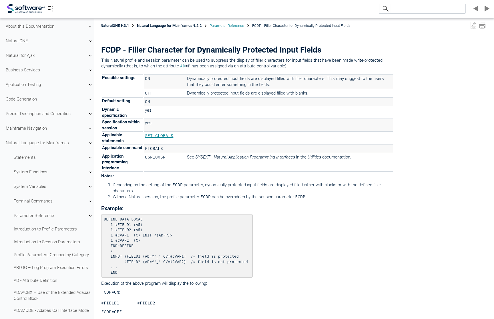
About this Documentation (30, 26)
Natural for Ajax (20, 55)
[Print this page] (482, 25)
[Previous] (475, 8)
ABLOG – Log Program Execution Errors (51, 267)
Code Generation (21, 99)
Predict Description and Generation (38, 113)
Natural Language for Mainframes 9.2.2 (169, 25)
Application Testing (23, 84)
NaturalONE (17, 40)
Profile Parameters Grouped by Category (51, 254)
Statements (25, 157)
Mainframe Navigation (26, 128)
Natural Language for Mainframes (37, 142)
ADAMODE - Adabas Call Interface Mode (51, 310)
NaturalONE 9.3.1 (115, 25)
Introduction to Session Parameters (47, 241)
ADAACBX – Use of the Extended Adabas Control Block (52, 295)
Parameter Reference (34, 215)
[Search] (384, 9)
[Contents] (50, 8)
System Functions (30, 171)
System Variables (30, 186)
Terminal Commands (33, 201)
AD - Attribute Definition (35, 280)
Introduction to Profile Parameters (45, 229)
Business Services (23, 70)
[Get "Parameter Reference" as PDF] (473, 25)
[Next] (486, 8)
